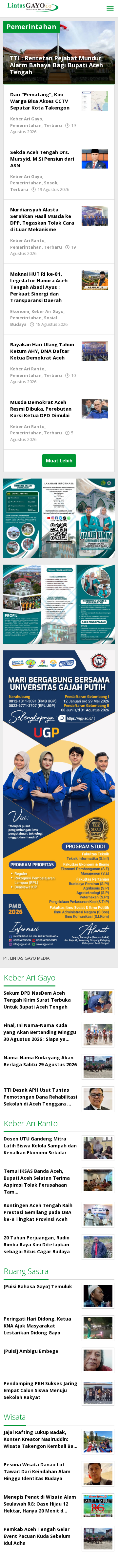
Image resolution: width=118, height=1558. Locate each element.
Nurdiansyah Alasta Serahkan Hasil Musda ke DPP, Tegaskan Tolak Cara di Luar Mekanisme (42, 219)
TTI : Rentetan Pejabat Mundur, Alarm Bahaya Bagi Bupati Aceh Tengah (56, 65)
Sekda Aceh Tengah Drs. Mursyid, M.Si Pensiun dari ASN (42, 159)
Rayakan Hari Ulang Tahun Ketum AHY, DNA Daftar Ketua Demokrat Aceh (42, 351)
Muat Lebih (59, 460)
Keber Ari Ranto (27, 240)
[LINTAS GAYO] (32, 7)
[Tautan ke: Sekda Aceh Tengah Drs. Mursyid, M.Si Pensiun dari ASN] (95, 158)
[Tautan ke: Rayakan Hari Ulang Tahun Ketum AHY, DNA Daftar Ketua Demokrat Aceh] (95, 350)
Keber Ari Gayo (26, 119)
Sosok (50, 183)
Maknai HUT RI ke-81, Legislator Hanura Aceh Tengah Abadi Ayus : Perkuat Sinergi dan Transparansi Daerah (39, 286)
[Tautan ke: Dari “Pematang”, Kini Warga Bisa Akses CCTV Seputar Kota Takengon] (95, 100)
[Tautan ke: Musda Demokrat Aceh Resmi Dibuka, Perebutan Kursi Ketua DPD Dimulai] (95, 408)
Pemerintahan (26, 125)
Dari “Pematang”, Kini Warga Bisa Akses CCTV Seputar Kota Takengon (39, 101)
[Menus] (110, 8)
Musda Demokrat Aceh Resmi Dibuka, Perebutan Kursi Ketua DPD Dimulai (40, 409)
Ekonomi (19, 311)
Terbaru (53, 125)
